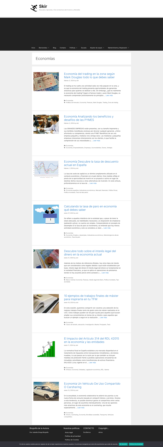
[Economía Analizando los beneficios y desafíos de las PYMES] (46, 133)
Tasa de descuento (82, 192)
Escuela (83, 48)
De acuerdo (123, 444)
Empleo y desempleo (80, 235)
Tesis (108, 324)
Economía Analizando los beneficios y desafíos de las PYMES (88, 118)
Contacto (63, 48)
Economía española (72, 190)
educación (81, 324)
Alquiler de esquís (96, 48)
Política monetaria (69, 192)
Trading (105, 102)
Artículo (68, 369)
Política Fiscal (113, 190)
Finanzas (89, 102)
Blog (54, 48)
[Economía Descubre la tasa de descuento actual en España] (46, 178)
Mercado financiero (102, 190)
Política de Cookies (72, 440)
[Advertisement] (81, 31)
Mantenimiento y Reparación (117, 48)
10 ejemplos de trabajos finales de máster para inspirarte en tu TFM (91, 297)
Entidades (82, 369)
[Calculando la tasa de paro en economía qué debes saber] (46, 223)
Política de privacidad (73, 436)
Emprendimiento (78, 147)
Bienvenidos (43, 48)
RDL (102, 369)
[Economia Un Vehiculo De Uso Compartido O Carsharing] (46, 400)
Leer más (109, 95)
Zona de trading (113, 102)
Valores (106, 369)
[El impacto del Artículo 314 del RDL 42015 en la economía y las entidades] (46, 359)
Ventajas (109, 147)
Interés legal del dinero (96, 280)
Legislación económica (93, 369)
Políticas (72, 48)
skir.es (100, 432)
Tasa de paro (76, 237)
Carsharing (74, 414)
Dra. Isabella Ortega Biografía (39, 432)
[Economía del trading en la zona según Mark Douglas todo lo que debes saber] (46, 90)
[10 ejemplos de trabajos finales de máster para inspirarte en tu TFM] (46, 312)
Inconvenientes (96, 147)
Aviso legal (69, 432)
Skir (43, 6)
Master (97, 324)
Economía (83, 102)
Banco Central (70, 280)
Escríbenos (87, 432)
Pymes (104, 147)
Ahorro (68, 414)
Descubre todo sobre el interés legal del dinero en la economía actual (90, 252)
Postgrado (103, 324)
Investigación (89, 324)
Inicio (33, 48)
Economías (69, 100)
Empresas (87, 147)
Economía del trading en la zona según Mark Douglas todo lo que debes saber (89, 75)
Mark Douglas (97, 102)
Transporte (103, 414)
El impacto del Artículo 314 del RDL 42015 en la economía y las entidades (91, 340)
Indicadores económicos (87, 190)
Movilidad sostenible (92, 414)
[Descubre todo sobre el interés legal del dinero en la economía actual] (46, 268)
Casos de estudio (71, 324)
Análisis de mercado (72, 102)
